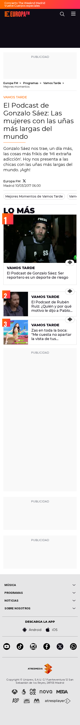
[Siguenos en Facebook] (46, 648)
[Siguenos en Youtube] (6, 648)
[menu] (73, 13)
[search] (62, 14)
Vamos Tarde (52, 83)
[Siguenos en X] (60, 648)
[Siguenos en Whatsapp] (73, 648)
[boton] (58, 585)
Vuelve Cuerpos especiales (22, 5)
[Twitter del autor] (24, 181)
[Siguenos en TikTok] (20, 648)
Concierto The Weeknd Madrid (24, 3)
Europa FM (11, 83)
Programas (31, 83)
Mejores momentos (16, 86)
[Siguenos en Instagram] (33, 648)
